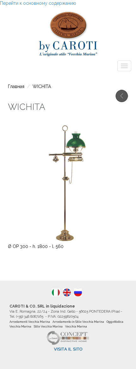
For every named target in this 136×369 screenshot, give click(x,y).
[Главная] (68, 32)
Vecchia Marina (76, 326)
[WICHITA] (67, 292)
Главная (16, 86)
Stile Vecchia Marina (48, 326)
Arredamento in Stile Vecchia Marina (78, 321)
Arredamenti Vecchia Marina (29, 321)
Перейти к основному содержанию (38, 3)
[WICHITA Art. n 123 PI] (56, 292)
